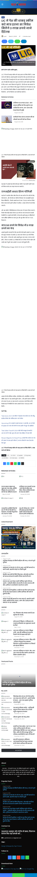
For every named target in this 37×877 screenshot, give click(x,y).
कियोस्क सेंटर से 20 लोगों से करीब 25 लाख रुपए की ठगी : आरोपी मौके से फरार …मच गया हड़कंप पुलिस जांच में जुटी (24, 699)
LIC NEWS (21, 458)
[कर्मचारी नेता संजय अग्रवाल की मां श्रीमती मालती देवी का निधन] (6, 119)
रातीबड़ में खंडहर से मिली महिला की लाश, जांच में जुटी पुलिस (16, 684)
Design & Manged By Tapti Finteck (11, 846)
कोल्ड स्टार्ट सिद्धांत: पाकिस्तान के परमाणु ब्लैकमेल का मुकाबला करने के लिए (24, 623)
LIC (8, 455)
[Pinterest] (11, 463)
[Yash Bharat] (18, 4)
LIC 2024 (13, 455)
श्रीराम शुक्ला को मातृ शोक (21, 717)
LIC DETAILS (5, 458)
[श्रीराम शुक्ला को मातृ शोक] (6, 720)
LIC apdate (19, 455)
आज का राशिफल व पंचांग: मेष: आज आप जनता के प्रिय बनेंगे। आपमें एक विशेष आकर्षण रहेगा (24, 653)
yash (5, 36)
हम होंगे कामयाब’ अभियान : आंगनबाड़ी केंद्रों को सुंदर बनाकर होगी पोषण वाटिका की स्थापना (23, 741)
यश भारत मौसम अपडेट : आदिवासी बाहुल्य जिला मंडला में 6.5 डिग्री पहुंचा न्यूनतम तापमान (23, 710)
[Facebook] (4, 41)
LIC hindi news (13, 458)
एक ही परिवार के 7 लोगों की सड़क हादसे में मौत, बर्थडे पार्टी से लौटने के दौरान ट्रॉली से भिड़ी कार (26, 511)
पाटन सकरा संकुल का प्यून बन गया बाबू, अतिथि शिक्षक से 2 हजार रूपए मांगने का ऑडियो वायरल (9, 489)
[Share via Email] (22, 463)
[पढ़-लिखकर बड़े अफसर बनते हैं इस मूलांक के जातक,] (6, 615)
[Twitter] (11, 41)
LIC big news (27, 455)
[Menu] (2, 5)
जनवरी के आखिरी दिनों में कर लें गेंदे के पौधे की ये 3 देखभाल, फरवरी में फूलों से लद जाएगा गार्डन (9, 511)
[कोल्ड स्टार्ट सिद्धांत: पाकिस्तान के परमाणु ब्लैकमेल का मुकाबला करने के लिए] (6, 623)
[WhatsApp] (17, 41)
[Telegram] (24, 41)
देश (3, 17)
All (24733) (18, 750)
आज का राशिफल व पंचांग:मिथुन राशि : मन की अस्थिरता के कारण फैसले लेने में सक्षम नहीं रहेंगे (23, 632)
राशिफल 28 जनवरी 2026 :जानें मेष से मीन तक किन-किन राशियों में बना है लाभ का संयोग (27, 489)
